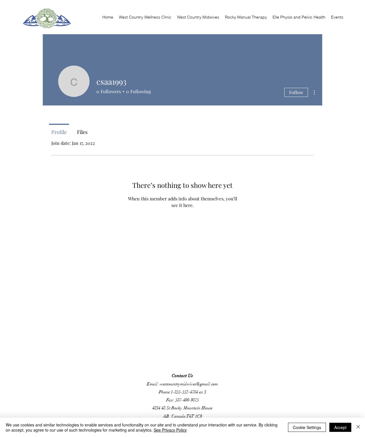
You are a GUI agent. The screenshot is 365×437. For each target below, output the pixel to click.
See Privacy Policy (170, 430)
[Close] (358, 427)
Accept (340, 427)
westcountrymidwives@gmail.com (189, 384)
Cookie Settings (307, 427)
